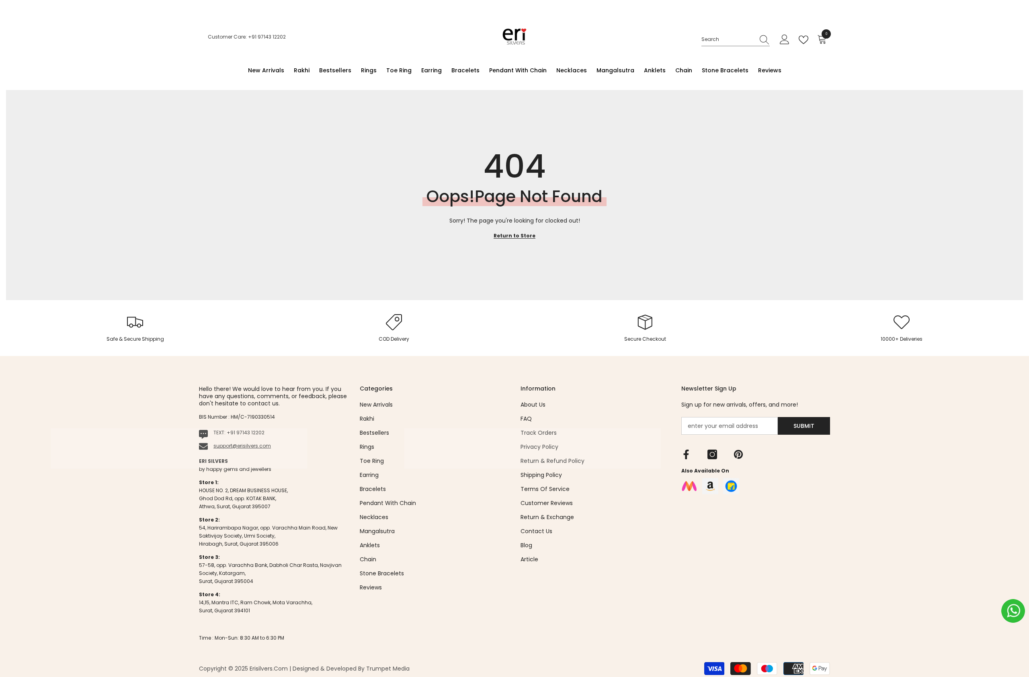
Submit (803, 426)
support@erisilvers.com (242, 445)
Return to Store (514, 235)
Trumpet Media (388, 669)
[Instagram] (712, 454)
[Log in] (784, 40)
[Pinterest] (738, 454)
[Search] (735, 39)
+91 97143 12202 (245, 432)
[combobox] (727, 39)
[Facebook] (686, 454)
